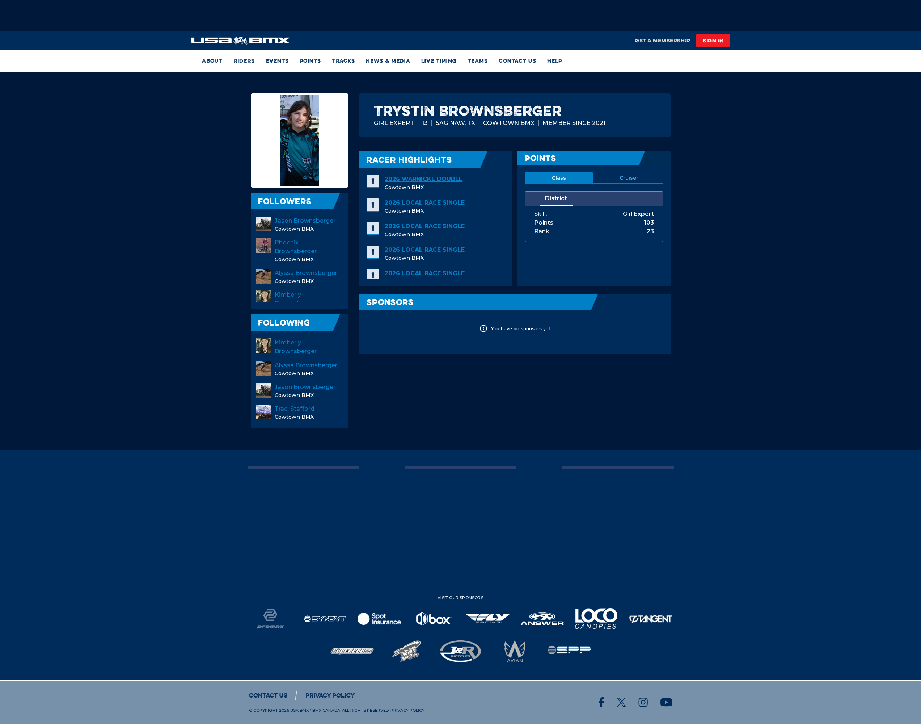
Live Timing (439, 60)
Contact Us (517, 60)
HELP (554, 60)
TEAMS (478, 60)
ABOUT (212, 60)
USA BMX (299, 710)
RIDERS (244, 60)
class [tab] (559, 178)
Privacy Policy (330, 695)
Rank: (542, 231)
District (556, 198)
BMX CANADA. (326, 710)
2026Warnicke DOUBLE (423, 179)
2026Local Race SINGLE (425, 202)
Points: (544, 223)
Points (310, 60)
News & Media (388, 60)
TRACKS (343, 60)
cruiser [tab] (629, 178)
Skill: (540, 214)
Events (277, 60)
